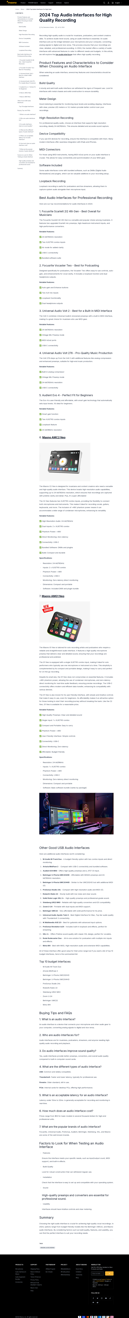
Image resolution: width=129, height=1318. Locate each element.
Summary (20, 168)
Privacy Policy (35, 1280)
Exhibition (78, 1272)
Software (59, 3)
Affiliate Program (50, 1269)
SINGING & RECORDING (47, 1247)
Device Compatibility (25, 38)
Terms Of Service (36, 1277)
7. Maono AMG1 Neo (25, 96)
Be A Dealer (49, 1272)
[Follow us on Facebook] (93, 1298)
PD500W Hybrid (33, 3)
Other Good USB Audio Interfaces (24, 101)
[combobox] (118, 3)
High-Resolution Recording (27, 34)
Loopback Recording (25, 50)
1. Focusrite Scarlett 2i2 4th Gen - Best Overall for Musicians (26, 62)
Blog (77, 1277)
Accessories (19, 1282)
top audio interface (63, 54)
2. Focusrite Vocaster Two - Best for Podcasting (27, 68)
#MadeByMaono (65, 1269)
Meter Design (23, 30)
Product (23, 3)
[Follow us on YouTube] (106, 1298)
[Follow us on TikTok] (110, 1298)
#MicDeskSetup (65, 1274)
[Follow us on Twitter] (97, 1298)
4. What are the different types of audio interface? (26, 131)
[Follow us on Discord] (93, 1302)
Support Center (105, 1279)
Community (79, 1274)
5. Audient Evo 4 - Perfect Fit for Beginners (27, 88)
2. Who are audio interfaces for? (27, 119)
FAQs (32, 1290)
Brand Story (79, 1269)
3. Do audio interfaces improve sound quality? (25, 125)
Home (17, 9)
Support (50, 3)
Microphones (19, 1269)
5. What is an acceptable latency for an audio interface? (26, 137)
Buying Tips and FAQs (24, 110)
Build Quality (22, 26)
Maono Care (34, 1288)
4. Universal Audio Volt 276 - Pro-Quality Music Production (27, 82)
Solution (43, 3)
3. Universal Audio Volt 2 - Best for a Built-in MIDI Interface (26, 75)
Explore (66, 3)
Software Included (24, 46)
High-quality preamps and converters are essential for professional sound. (27, 162)
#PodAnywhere (65, 1272)
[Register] (109, 1273)
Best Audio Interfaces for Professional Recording (25, 55)
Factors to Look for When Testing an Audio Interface (25, 156)
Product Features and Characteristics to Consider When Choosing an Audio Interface (25, 19)
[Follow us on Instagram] (102, 1298)
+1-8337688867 (99, 1281)
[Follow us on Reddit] (97, 1302)
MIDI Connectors (24, 42)
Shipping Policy (35, 1269)
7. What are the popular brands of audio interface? (26, 150)
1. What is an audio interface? (27, 114)
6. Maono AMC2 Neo (25, 93)
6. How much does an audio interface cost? (27, 144)
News (22, 9)
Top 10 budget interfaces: (26, 106)
